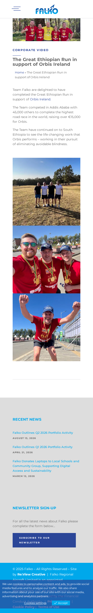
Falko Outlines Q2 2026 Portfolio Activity (43, 432)
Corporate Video (31, 50)
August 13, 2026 (24, 438)
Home (19, 72)
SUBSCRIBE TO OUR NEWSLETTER (34, 540)
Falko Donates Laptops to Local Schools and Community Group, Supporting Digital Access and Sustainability (46, 465)
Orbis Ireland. (40, 99)
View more (56, 596)
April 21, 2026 (23, 452)
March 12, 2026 (24, 476)
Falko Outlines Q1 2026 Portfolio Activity (42, 447)
